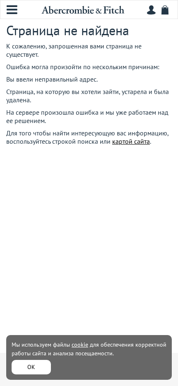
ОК (31, 367)
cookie (80, 344)
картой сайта (131, 141)
